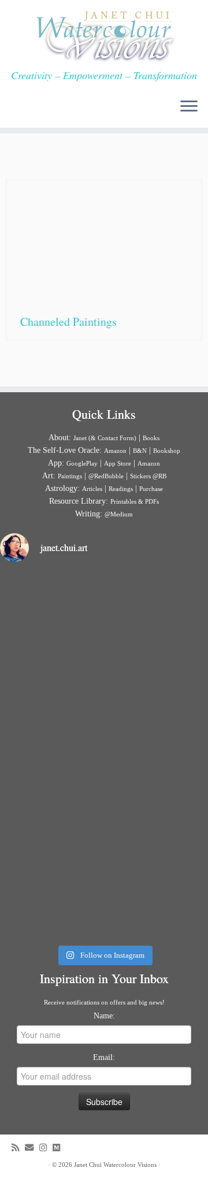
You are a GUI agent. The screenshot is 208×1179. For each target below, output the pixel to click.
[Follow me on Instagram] (46, 1147)
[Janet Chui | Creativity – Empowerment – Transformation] (104, 35)
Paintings (70, 476)
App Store (117, 463)
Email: (104, 1057)
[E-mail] (32, 1147)
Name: (104, 1015)
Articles (92, 488)
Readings (121, 488)
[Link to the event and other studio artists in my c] (104, 877)
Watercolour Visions (130, 1164)
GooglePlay (82, 463)
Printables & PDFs (134, 501)
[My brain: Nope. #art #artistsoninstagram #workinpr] (104, 755)
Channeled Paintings (68, 321)
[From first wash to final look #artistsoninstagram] (104, 634)
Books (151, 437)
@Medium (119, 514)
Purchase (151, 488)
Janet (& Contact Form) (104, 437)
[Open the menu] (189, 107)
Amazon (115, 450)
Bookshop (166, 450)
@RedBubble (106, 476)
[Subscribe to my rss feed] (18, 1147)
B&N (140, 450)
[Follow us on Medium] (59, 1147)
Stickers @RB (148, 476)
